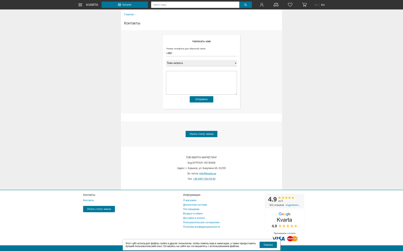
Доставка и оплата (194, 218)
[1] (262, 5)
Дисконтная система (195, 204)
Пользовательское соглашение (201, 222)
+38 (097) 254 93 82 (204, 179)
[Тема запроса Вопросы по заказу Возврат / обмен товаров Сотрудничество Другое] (201, 62)
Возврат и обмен (193, 213)
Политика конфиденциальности (201, 226)
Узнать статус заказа (201, 134)
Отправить (201, 99)
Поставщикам (191, 209)
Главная (129, 14)
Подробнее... (293, 205)
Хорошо (268, 244)
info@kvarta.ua (207, 173)
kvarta (92, 4)
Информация (191, 194)
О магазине (189, 200)
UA (316, 5)
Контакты (89, 194)
